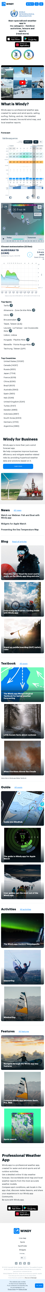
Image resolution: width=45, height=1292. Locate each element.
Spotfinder (22, 1246)
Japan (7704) (9, 373)
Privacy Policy (12, 1289)
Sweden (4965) (10, 410)
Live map (22, 1238)
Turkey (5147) (10, 406)
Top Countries (8, 358)
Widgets (22, 1250)
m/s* (7, 156)
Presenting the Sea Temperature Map (20, 530)
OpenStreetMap (31, 234)
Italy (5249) (9, 398)
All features (24, 1031)
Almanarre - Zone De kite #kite (17, 310)
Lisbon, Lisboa (10, 335)
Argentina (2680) (11, 426)
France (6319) (10, 377)
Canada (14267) (11, 365)
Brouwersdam (10, 320)
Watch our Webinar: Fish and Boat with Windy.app (20, 516)
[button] (35, 254)
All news (17, 510)
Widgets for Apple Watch (13, 524)
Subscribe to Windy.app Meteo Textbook (13, 778)
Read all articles (19, 542)
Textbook (8, 663)
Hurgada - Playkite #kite (14, 340)
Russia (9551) (10, 369)
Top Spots (6, 302)
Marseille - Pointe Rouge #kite (17, 344)
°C (7, 162)
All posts (24, 664)
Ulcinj (6, 315)
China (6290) (10, 381)
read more (22, 34)
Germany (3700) (11, 422)
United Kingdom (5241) (14, 402)
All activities (25, 909)
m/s (7, 154)
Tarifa (6, 306)
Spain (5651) (9, 394)
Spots (22, 1242)
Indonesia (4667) (11, 414)
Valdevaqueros (10, 138)
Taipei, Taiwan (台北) (13, 324)
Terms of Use (23, 1289)
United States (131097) (14, 361)
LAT (7, 188)
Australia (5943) (11, 390)
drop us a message (30, 1277)
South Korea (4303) (12, 418)
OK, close (39, 1285)
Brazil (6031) (9, 386)
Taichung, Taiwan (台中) (15, 349)
